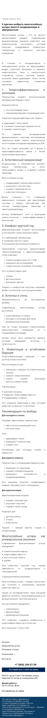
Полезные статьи (10, 650)
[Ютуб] (23, 695)
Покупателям (7, 654)
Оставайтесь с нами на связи (23, 670)
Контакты (6, 659)
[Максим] (10, 695)
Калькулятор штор (11, 646)
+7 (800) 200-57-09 (25, 664)
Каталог (6, 642)
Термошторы (8, 97)
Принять (40, 707)
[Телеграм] (4, 695)
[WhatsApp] (30, 695)
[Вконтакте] (17, 695)
